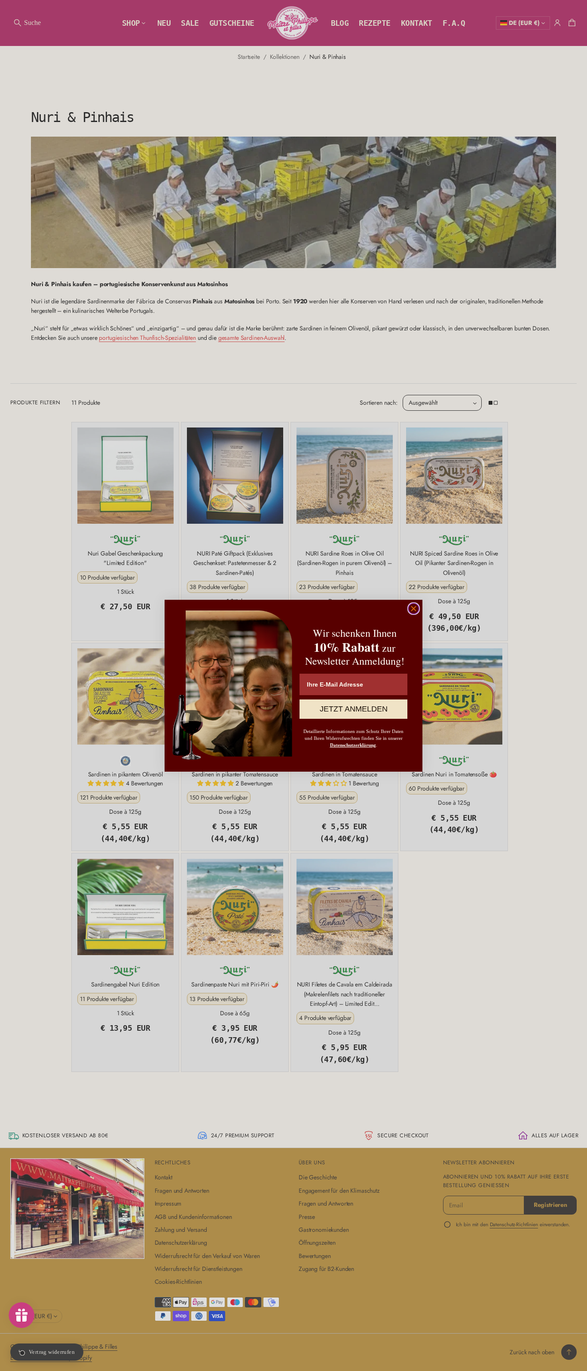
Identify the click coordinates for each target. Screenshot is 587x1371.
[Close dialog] (413, 608)
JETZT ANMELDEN (354, 709)
